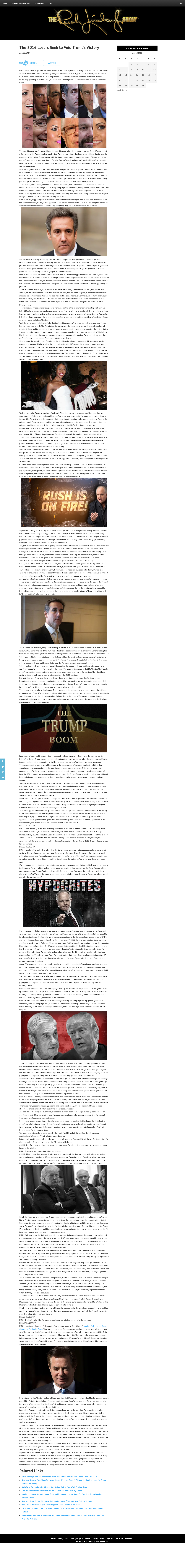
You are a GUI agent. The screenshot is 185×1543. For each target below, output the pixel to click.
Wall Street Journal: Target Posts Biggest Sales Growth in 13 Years (51, 1505)
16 (137, 75)
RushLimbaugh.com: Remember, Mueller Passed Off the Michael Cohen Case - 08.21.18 (59, 1476)
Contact (105, 1541)
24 (143, 80)
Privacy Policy (95, 1541)
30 (137, 85)
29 (131, 85)
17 (143, 75)
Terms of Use (81, 1541)
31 (143, 85)
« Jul (119, 90)
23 (137, 80)
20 (120, 80)
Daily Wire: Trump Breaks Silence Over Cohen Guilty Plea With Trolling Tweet (55, 1487)
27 (120, 85)
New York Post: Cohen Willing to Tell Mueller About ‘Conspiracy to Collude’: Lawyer (57, 1501)
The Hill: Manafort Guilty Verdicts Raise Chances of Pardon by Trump (52, 1490)
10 (143, 70)
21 (126, 80)
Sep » (124, 90)
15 (131, 75)
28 (126, 85)
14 (126, 75)
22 (131, 80)
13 (120, 75)
